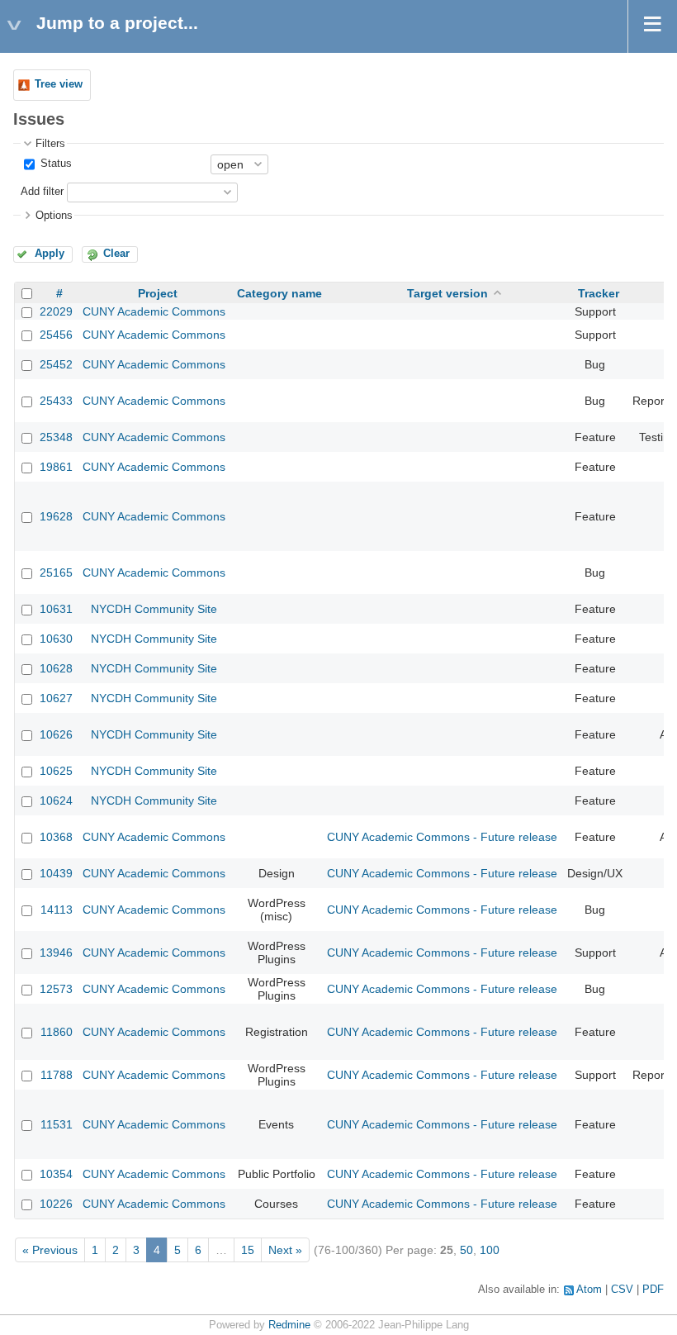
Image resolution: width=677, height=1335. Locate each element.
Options (54, 215)
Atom (589, 1289)
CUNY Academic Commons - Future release (442, 836)
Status (54, 163)
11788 (56, 1074)
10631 (56, 608)
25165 (56, 572)
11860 (56, 1031)
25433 (56, 400)
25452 (56, 364)
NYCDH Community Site (154, 608)
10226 (56, 1203)
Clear (116, 253)
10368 (56, 836)
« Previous (50, 1250)
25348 (56, 437)
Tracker (598, 293)
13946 (56, 952)
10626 (56, 734)
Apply (49, 253)
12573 (56, 988)
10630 (56, 638)
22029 (56, 311)
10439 (56, 873)
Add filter (42, 191)
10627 (56, 698)
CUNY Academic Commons (154, 311)
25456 (56, 334)
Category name (279, 293)
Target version (447, 293)
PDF (653, 1289)
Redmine (289, 1325)
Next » (285, 1250)
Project (158, 293)
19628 (56, 516)
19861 (56, 466)
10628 (56, 668)
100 (489, 1250)
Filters (50, 144)
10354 (56, 1174)
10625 (56, 770)
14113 (56, 909)
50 (466, 1250)
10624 (56, 800)
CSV (622, 1289)
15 (247, 1250)
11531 (56, 1124)
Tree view (59, 84)
